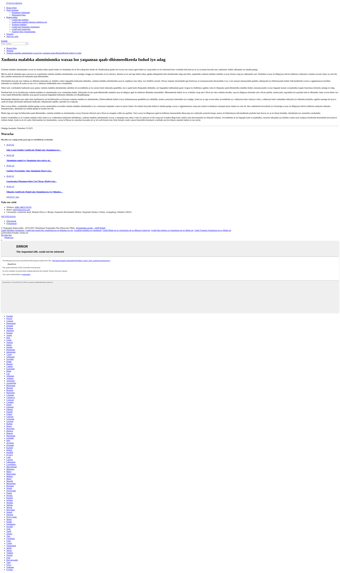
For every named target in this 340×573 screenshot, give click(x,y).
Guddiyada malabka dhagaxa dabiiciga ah (29, 22)
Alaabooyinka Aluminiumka (23, 32)
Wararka (9, 34)
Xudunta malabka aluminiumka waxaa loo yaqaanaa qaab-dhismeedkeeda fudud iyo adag (43, 53)
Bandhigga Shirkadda (21, 12)
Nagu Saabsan (12, 10)
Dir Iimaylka (6, 235)
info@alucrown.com (21, 210)
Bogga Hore (11, 8)
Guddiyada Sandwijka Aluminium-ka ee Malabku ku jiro (49, 230)
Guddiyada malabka (20, 20)
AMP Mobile (99, 228)
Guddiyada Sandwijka (21, 29)
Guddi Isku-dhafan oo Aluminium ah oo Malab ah (172, 230)
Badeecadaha (12, 17)
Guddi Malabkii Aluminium (12, 230)
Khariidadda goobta (84, 228)
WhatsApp (8, 237)
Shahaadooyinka (19, 15)
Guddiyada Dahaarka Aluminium (26, 27)
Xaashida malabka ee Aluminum (87, 230)
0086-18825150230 (23, 207)
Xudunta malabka (19, 24)
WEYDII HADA (8, 216)
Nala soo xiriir (12, 36)
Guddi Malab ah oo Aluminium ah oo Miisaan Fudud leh (126, 230)
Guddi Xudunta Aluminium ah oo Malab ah (212, 230)
